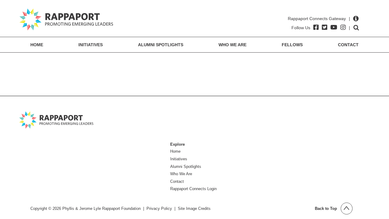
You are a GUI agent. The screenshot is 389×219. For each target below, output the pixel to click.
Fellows (292, 44)
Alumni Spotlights (160, 44)
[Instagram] (343, 27)
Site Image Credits (194, 208)
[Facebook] (316, 27)
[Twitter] (324, 27)
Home (36, 44)
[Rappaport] (66, 19)
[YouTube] (333, 27)
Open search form (356, 27)
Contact (348, 44)
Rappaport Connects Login (193, 188)
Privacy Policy (159, 208)
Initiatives (90, 44)
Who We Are (232, 44)
